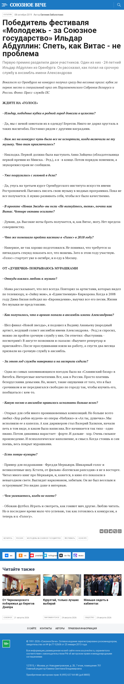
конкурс (83, 538)
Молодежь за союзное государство (44, 538)
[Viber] (115, 531)
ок (25, 555)
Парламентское (51, 617)
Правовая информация (82, 628)
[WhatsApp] (120, 531)
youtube (39, 555)
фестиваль (70, 538)
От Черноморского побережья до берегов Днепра (18, 603)
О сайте (31, 628)
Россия (19, 538)
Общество (89, 617)
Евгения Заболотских (52, 14)
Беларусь (8, 538)
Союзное (8, 617)
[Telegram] (111, 531)
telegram (52, 555)
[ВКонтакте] (101, 531)
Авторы (60, 628)
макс (81, 555)
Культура (8, 15)
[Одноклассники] (106, 531)
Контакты (46, 628)
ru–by (67, 555)
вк (11, 555)
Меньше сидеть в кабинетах (96, 601)
